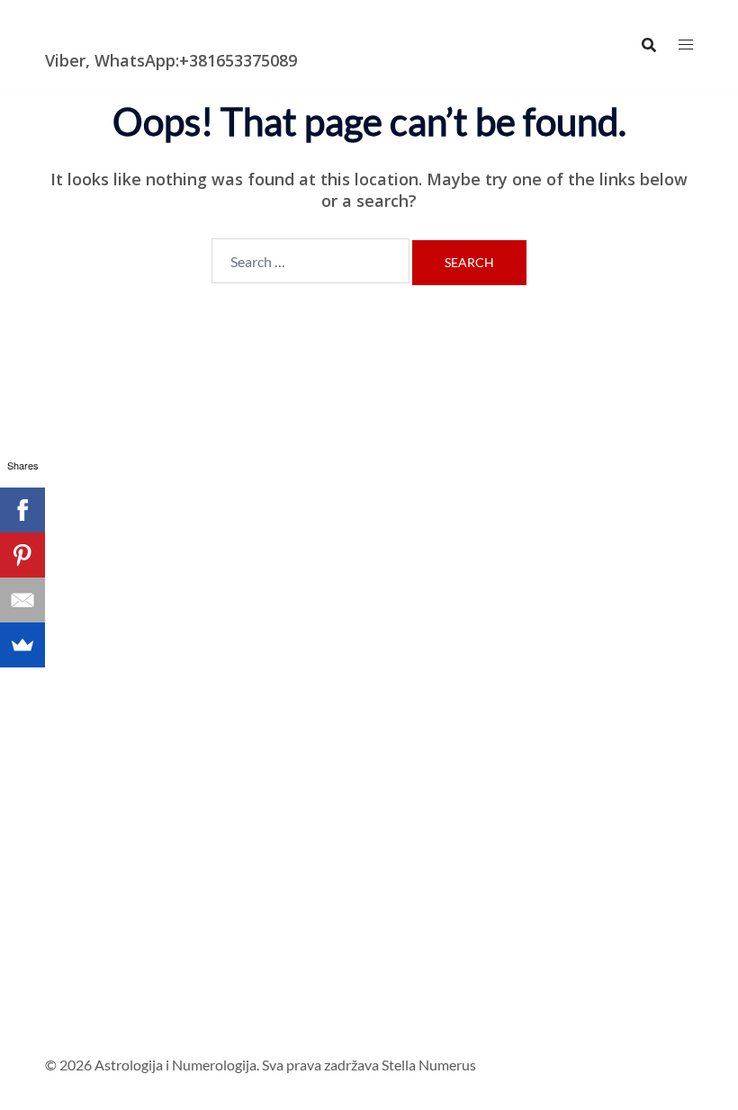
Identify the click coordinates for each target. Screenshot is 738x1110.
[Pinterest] (22, 555)
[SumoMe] (22, 644)
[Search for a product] (649, 45)
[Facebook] (22, 510)
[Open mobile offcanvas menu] (686, 44)
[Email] (22, 599)
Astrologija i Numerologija (149, 31)
